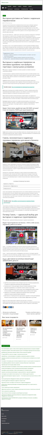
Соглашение (4, 418)
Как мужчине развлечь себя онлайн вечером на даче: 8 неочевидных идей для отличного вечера (21, 350)
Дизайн (9, 6)
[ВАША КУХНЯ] (3, 7)
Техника (25, 6)
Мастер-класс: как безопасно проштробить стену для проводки (10, 313)
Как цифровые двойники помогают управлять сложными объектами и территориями (18, 362)
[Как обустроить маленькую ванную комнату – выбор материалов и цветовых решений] (21, 320)
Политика (3, 420)
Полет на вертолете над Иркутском (8, 391)
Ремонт (30, 6)
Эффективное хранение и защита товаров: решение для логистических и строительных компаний (21, 389)
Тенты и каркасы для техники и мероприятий (10, 387)
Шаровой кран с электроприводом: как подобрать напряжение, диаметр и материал (18, 356)
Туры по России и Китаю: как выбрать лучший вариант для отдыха (15, 392)
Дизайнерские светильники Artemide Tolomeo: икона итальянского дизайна (16, 352)
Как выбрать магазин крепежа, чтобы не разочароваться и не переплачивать (17, 370)
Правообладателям (5, 423)
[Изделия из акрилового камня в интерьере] (35, 320)
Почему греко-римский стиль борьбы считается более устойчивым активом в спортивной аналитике (21, 366)
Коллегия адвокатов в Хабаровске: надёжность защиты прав (13, 380)
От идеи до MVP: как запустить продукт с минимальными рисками (14, 354)
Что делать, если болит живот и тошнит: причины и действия (33, 313)
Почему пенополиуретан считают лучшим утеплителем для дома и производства (17, 368)
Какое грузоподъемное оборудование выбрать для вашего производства (16, 378)
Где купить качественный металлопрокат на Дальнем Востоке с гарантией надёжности (18, 372)
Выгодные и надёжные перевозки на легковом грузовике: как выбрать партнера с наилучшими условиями (20, 55)
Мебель (14, 6)
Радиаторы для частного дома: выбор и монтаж (11, 364)
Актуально (10, 9)
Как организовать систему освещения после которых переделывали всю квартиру (7, 331)
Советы (19, 6)
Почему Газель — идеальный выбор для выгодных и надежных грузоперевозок (19, 58)
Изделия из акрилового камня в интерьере (33, 330)
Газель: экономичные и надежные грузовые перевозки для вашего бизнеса (18, 57)
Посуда (31, 9)
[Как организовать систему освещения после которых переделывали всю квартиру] (8, 320)
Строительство (24, 9)
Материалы (16, 9)
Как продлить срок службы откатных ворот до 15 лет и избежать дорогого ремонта (18, 373)
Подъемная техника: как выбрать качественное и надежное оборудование (16, 382)
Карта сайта (4, 416)
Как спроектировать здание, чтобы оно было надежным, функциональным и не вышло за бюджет (21, 348)
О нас (3, 413)
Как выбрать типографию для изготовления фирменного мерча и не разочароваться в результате (21, 361)
